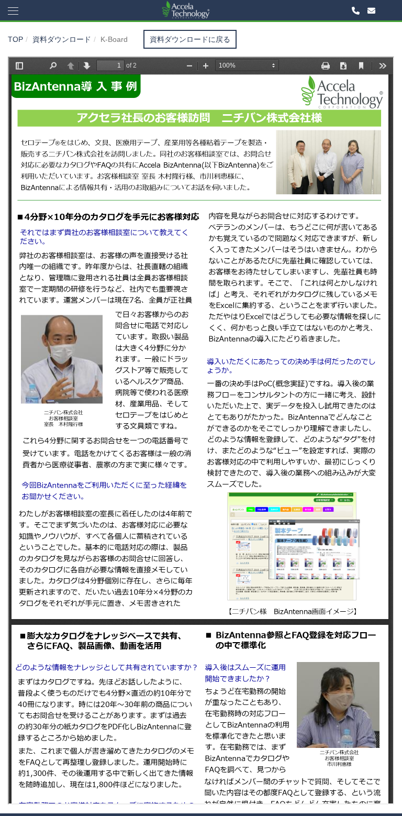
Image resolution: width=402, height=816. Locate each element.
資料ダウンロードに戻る (190, 39)
